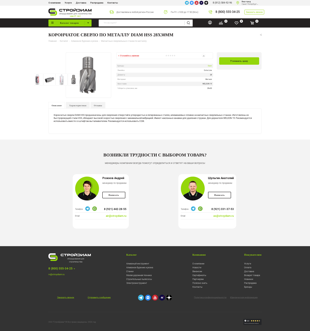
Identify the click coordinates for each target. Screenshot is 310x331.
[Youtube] (196, 3)
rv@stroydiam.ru (56, 274)
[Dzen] (206, 3)
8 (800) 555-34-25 (228, 12)
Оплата (247, 267)
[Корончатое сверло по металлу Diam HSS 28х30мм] (88, 75)
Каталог (131, 254)
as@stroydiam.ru (223, 215)
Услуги (247, 263)
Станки (129, 271)
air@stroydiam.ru (116, 215)
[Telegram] (187, 3)
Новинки (248, 279)
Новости (196, 267)
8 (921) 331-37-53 (222, 209)
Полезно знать (199, 283)
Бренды (248, 287)
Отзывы (98, 105)
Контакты (197, 287)
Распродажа (250, 283)
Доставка (249, 271)
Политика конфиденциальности (210, 297)
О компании (198, 263)
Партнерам (198, 279)
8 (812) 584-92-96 (222, 2)
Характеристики (77, 105)
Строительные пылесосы (139, 279)
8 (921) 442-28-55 (115, 209)
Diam (210, 66)
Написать (113, 195)
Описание (57, 105)
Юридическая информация (244, 297)
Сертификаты (199, 275)
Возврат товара (252, 275)
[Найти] (188, 23)
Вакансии (197, 271)
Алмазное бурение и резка (139, 267)
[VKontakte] (192, 3)
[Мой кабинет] (211, 24)
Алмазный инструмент (137, 263)
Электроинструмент (136, 283)
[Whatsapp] (94, 210)
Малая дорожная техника (139, 275)
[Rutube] (201, 3)
